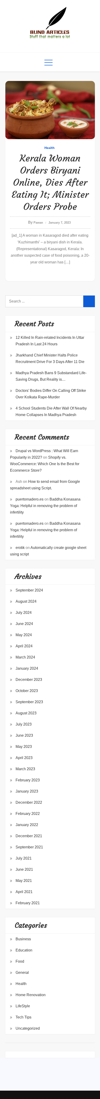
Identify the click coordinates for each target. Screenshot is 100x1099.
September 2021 (29, 847)
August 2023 (26, 713)
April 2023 (24, 758)
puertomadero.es (29, 499)
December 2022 (29, 802)
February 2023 (28, 780)
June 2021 (24, 869)
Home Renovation (31, 995)
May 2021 (24, 881)
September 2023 (29, 702)
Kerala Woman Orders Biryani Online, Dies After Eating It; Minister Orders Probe (50, 182)
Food (20, 961)
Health (49, 148)
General (22, 973)
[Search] (89, 301)
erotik (20, 548)
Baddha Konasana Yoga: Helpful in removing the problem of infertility (45, 505)
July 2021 (24, 858)
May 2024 (24, 635)
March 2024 (25, 657)
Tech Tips (23, 1017)
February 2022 (28, 814)
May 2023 (24, 747)
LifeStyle (23, 1006)
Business (23, 939)
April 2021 (24, 892)
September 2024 (29, 590)
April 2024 (24, 646)
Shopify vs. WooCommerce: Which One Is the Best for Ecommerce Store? (44, 463)
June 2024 (24, 624)
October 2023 (27, 691)
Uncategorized (28, 1028)
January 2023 (27, 791)
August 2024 (26, 601)
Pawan (38, 222)
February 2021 (28, 903)
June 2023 (24, 735)
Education (24, 950)
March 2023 (25, 769)
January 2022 (27, 825)
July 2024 (24, 613)
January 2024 (27, 668)
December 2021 (29, 836)
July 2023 (24, 724)
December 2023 (29, 680)
